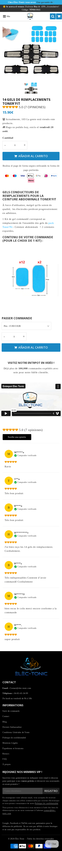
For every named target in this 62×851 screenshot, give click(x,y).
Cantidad (7, 137)
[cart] (59, 16)
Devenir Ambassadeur (12, 727)
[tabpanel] (31, 88)
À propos (6, 764)
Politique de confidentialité (14, 738)
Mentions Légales (10, 743)
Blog (4, 722)
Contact (5, 716)
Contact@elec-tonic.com (20, 688)
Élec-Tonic (19, 839)
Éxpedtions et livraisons (12, 748)
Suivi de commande (11, 711)
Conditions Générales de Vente (15, 732)
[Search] (53, 16)
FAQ (4, 759)
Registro (51, 791)
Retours (5, 754)
